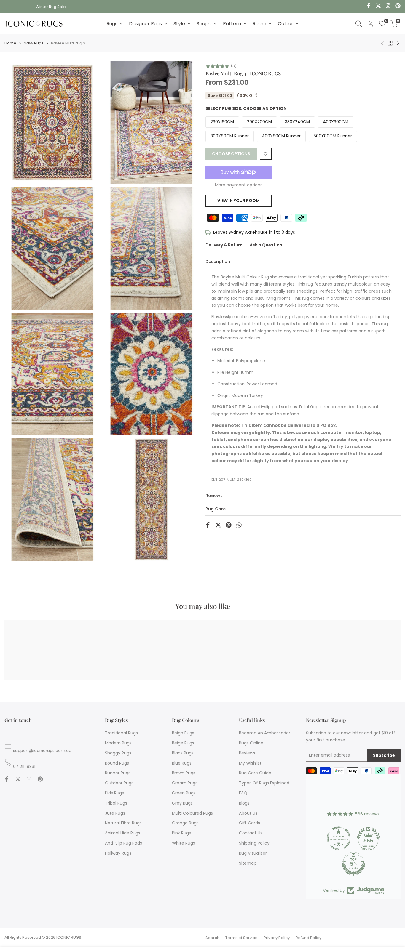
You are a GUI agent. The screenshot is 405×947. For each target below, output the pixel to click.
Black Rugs (183, 753)
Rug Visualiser (253, 853)
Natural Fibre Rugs (123, 823)
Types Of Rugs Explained (264, 783)
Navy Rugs (34, 43)
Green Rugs (184, 793)
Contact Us (250, 833)
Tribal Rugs (116, 803)
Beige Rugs (183, 733)
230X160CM (222, 122)
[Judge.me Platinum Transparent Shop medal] (338, 838)
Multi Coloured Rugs (192, 813)
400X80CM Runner (281, 136)
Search (212, 937)
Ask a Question (266, 245)
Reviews (247, 753)
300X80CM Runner (230, 136)
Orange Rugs (185, 823)
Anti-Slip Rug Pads (123, 843)
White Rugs (183, 843)
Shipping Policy (254, 843)
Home (10, 43)
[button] (266, 154)
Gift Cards (249, 823)
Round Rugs (117, 763)
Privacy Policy (277, 937)
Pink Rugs (181, 833)
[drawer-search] (358, 23)
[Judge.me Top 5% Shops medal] (353, 864)
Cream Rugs (184, 783)
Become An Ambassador (264, 733)
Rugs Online (251, 743)
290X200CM (259, 122)
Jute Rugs (115, 813)
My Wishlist (250, 763)
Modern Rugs (118, 743)
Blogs (244, 803)
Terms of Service (241, 937)
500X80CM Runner (333, 136)
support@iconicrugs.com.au (42, 751)
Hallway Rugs (118, 853)
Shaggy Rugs (118, 753)
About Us (248, 813)
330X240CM (297, 122)
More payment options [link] (238, 185)
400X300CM (335, 122)
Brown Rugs (183, 773)
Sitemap (247, 863)
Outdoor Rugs (119, 783)
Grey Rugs (182, 803)
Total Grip (308, 407)
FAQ (243, 793)
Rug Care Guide (255, 773)
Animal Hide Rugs (122, 833)
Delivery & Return (224, 245)
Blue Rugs (182, 763)
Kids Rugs (114, 793)
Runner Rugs (117, 773)
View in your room (238, 200)
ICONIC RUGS (68, 937)
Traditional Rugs (121, 733)
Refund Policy (308, 937)
